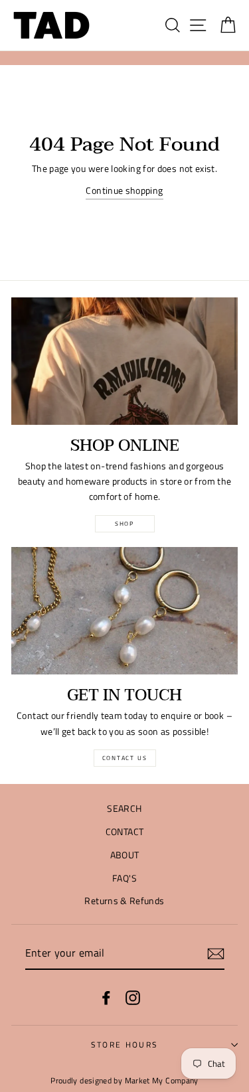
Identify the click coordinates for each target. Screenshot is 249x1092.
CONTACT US (124, 757)
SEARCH (124, 808)
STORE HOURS (124, 1044)
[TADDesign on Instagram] (132, 997)
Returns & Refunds (124, 901)
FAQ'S (124, 878)
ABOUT (124, 855)
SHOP (124, 523)
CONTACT (125, 831)
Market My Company (162, 1081)
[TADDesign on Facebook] (106, 997)
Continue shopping (124, 190)
